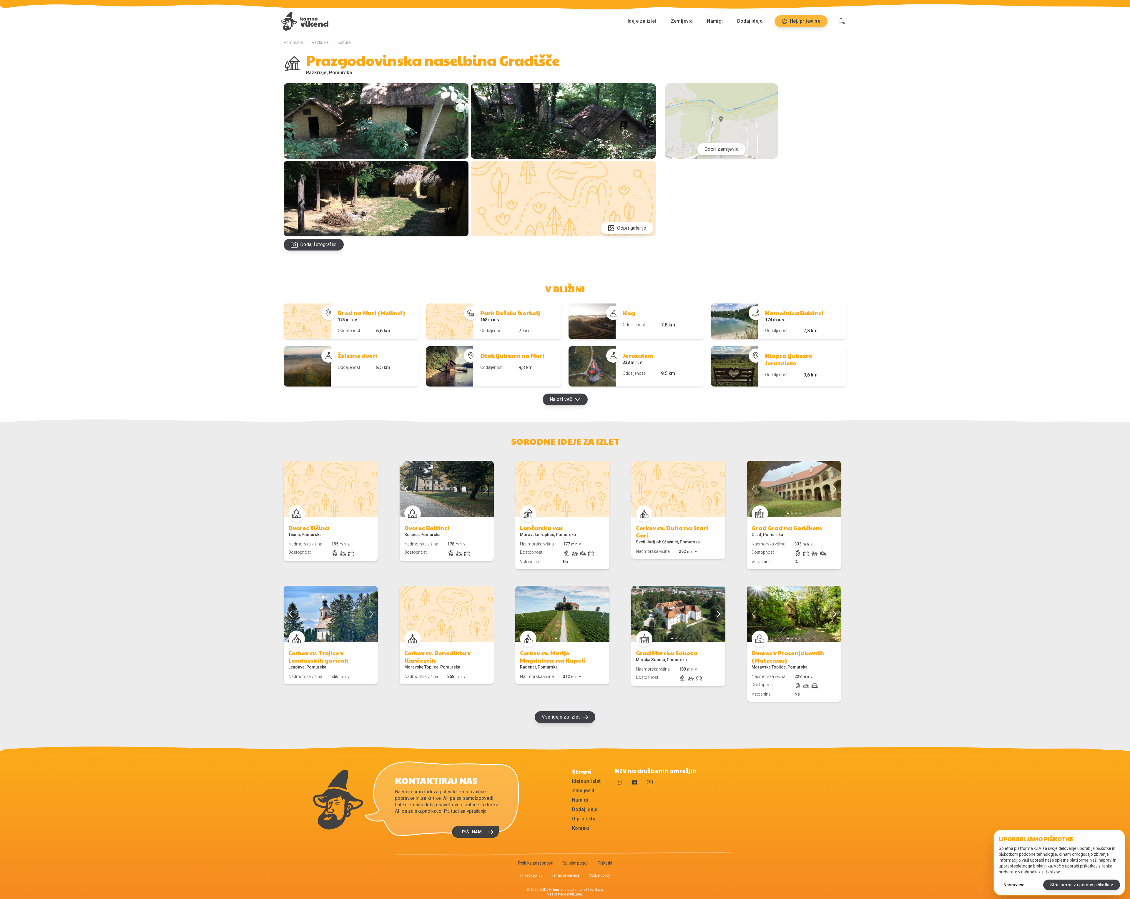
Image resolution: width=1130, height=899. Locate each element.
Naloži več (561, 399)
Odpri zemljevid (721, 149)
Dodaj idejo (750, 21)
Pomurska (293, 42)
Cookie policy (599, 875)
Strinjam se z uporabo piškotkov (1081, 885)
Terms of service (565, 875)
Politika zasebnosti (535, 863)
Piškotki (605, 863)
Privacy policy (531, 875)
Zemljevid (682, 21)
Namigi (715, 21)
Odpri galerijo (631, 228)
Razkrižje (320, 42)
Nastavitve (1014, 885)
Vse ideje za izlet (561, 717)
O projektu (583, 819)
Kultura (344, 42)
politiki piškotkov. (1045, 872)
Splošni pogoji (575, 863)
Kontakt (580, 828)
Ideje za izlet (642, 21)
